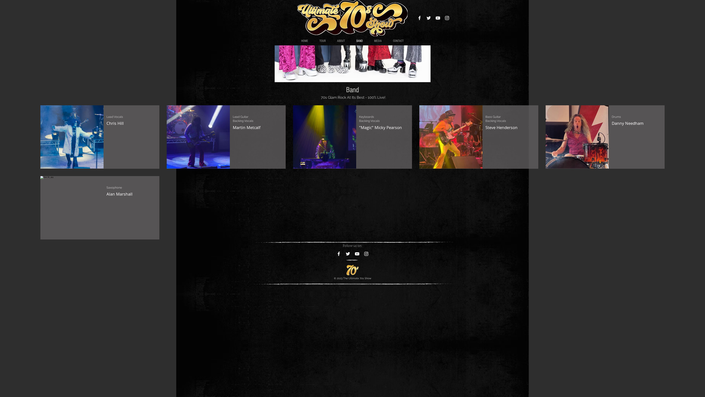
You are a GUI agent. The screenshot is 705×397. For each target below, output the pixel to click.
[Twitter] (428, 18)
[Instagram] (447, 18)
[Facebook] (419, 18)
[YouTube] (438, 18)
